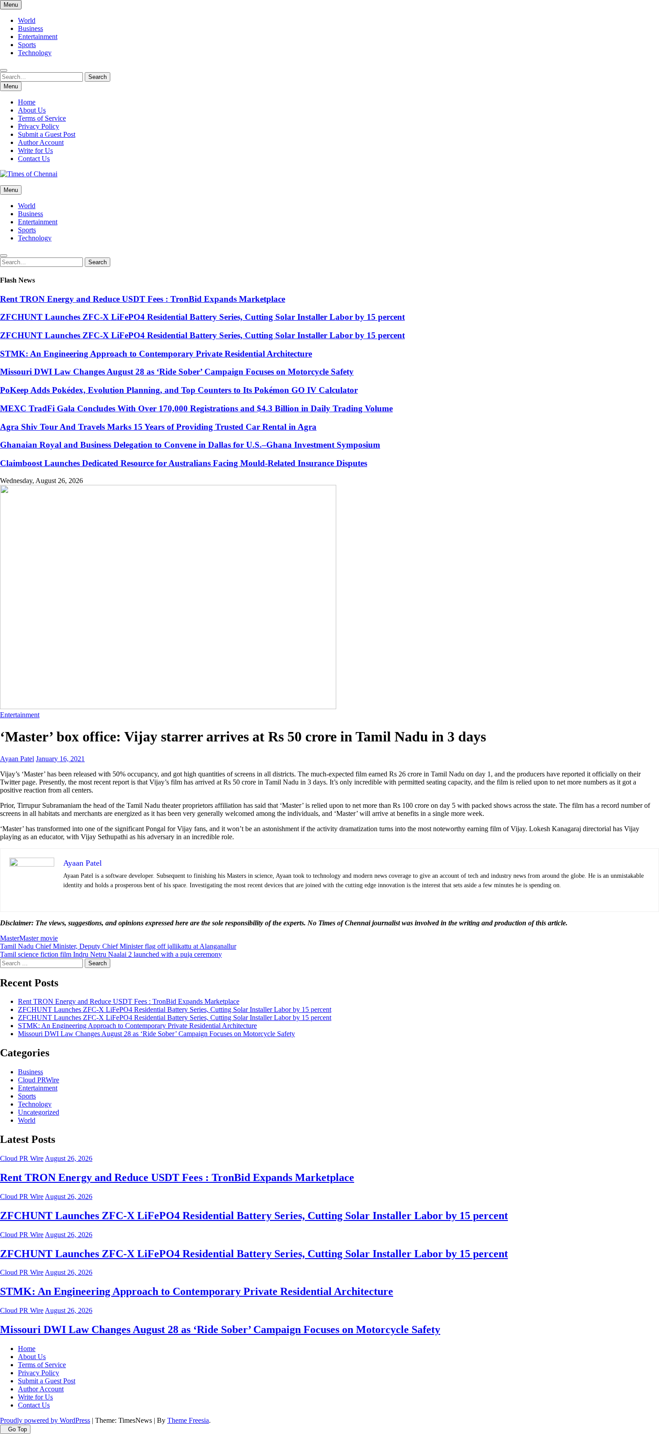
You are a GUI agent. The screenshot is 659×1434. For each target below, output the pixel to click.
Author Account (41, 142)
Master (9, 938)
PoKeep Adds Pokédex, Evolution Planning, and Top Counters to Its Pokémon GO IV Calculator (179, 390)
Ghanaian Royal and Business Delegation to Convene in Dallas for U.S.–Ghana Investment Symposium (190, 444)
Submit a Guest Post (46, 134)
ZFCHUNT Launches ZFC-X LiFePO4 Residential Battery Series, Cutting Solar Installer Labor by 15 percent (202, 317)
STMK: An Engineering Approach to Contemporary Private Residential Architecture (156, 353)
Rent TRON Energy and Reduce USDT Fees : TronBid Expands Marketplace (142, 299)
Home (26, 102)
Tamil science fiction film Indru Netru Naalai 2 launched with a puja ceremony (111, 954)
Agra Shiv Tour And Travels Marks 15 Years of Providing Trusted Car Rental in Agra (158, 427)
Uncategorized (38, 1112)
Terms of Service (42, 118)
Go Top (17, 1429)
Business (30, 28)
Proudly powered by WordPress (45, 1420)
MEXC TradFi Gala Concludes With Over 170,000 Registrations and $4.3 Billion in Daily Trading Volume (196, 408)
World (26, 20)
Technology (35, 53)
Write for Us (35, 150)
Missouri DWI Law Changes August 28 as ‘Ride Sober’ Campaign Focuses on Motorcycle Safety (177, 371)
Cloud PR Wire (21, 1158)
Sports (27, 44)
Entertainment (37, 36)
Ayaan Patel (17, 759)
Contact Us (34, 158)
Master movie (38, 938)
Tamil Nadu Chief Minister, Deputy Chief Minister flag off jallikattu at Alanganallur (118, 946)
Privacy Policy (38, 126)
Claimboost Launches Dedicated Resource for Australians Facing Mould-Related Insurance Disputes (183, 463)
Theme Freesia (188, 1420)
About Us (32, 110)
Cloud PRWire (38, 1080)
